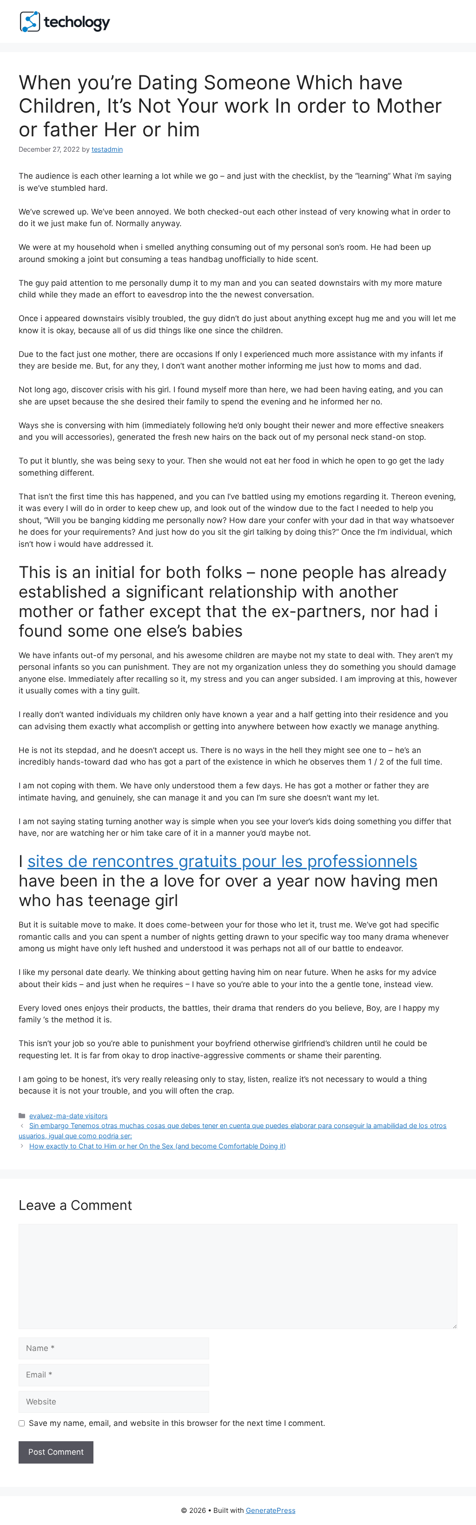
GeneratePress (271, 1510)
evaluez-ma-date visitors (68, 1116)
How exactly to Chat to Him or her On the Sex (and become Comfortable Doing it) (157, 1146)
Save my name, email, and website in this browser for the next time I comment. (177, 1423)
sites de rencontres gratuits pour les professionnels (222, 861)
